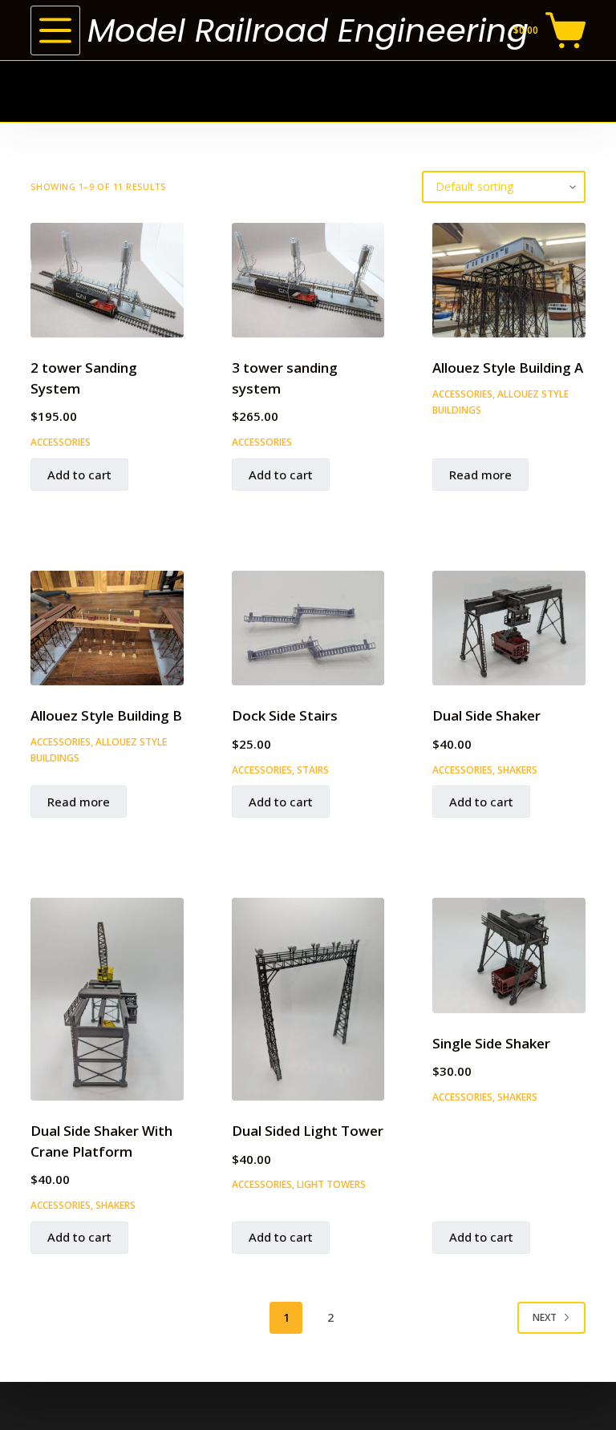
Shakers (517, 770)
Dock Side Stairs (285, 715)
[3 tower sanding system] (308, 280)
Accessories (60, 442)
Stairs (313, 770)
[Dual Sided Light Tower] (308, 999)
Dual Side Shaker (486, 715)
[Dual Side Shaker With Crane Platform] (106, 999)
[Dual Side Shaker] (508, 628)
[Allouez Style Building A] (508, 280)
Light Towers (331, 1184)
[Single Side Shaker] (508, 955)
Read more (480, 475)
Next (545, 1317)
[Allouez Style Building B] (106, 628)
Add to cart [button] (79, 475)
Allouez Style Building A (507, 367)
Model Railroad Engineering (308, 30)
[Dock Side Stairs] (308, 628)
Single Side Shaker (491, 1043)
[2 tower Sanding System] (106, 280)
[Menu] (55, 30)
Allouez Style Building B (106, 715)
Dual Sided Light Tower (307, 1130)
